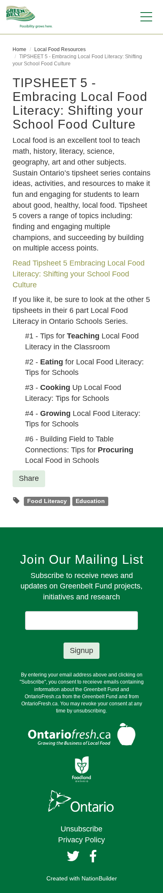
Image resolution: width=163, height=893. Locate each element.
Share (29, 478)
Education (90, 501)
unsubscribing (90, 711)
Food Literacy (47, 501)
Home (19, 49)
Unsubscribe (81, 829)
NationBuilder (99, 878)
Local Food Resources (60, 49)
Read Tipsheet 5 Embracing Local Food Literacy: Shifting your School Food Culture (79, 274)
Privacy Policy (81, 840)
